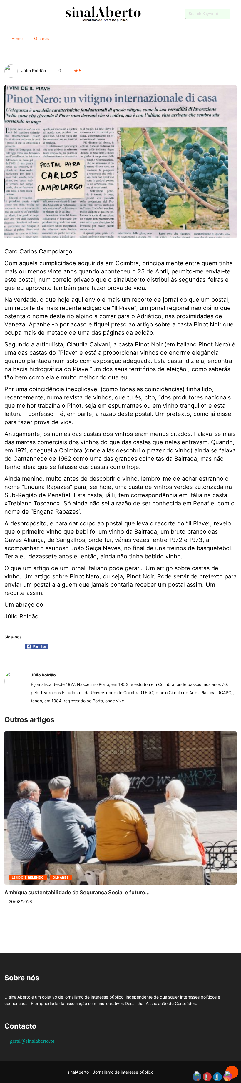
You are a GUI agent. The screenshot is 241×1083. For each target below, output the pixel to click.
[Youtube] (16, 13)
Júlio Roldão (33, 70)
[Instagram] (26, 13)
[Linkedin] (37, 13)
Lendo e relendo (28, 877)
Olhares (41, 38)
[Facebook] (6, 14)
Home (17, 38)
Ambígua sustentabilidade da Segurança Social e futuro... (77, 892)
